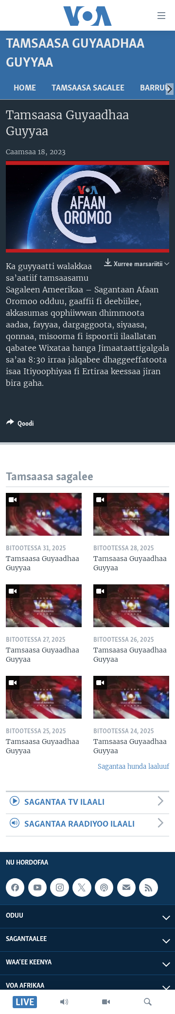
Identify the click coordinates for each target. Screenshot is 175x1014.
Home (25, 88)
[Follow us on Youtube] (37, 887)
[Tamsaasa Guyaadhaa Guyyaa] (44, 514)
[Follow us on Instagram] (59, 887)
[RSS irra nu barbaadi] (148, 887)
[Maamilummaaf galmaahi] (126, 887)
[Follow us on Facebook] (15, 887)
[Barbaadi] (147, 1002)
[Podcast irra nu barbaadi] (104, 887)
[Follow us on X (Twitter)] (81, 887)
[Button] (20, 425)
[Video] (106, 1002)
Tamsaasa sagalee (88, 88)
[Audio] (64, 1002)
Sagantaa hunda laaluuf (133, 766)
